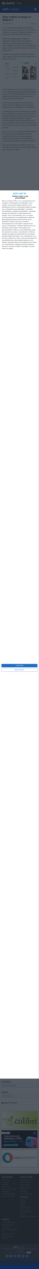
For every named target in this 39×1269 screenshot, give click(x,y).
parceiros (19, 201)
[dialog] (19, 634)
